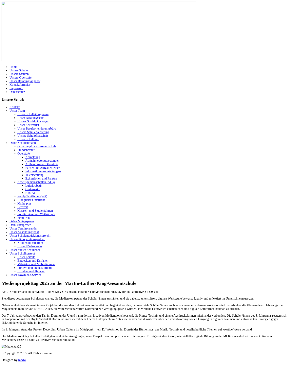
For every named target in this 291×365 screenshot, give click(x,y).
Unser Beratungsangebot (25, 81)
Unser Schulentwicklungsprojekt (30, 235)
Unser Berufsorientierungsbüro (36, 128)
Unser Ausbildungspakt (24, 232)
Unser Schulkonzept (22, 253)
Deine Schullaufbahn (23, 142)
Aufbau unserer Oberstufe (41, 164)
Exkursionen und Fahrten (41, 178)
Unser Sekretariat (28, 125)
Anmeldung (32, 157)
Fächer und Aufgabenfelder (42, 167)
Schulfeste (23, 217)
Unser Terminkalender (23, 228)
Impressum (16, 88)
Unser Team (17, 110)
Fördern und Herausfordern (34, 267)
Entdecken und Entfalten (32, 260)
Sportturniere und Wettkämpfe (36, 214)
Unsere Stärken (19, 74)
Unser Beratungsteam (30, 117)
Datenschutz (17, 91)
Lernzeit (22, 207)
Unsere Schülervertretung (33, 132)
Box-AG (30, 192)
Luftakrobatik (33, 185)
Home (13, 66)
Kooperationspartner (30, 242)
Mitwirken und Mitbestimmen (36, 264)
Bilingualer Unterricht (31, 200)
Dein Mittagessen (20, 225)
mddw (22, 360)
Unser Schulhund (28, 139)
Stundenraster (25, 150)
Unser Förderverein (29, 246)
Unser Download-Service (25, 275)
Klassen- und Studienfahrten (35, 210)
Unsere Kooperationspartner (27, 239)
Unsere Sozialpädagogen (32, 121)
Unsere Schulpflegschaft (32, 135)
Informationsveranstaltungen (43, 171)
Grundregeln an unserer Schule (36, 146)
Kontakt (15, 107)
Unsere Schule (19, 70)
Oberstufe (23, 153)
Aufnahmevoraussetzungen (42, 160)
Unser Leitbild (26, 257)
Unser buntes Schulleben (25, 250)
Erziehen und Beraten (31, 271)
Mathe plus (24, 203)
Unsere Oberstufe (20, 77)
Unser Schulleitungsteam (32, 114)
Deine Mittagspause (22, 221)
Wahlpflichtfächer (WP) (32, 196)
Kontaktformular (20, 84)
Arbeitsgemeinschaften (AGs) (36, 182)
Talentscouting (34, 175)
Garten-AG (32, 189)
